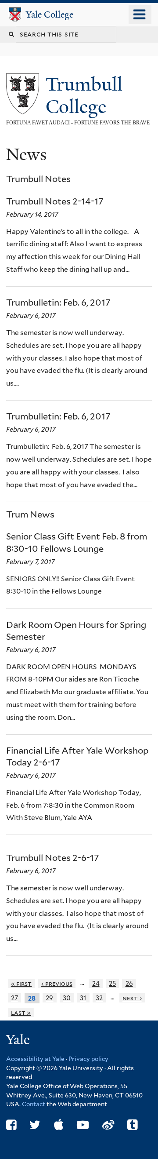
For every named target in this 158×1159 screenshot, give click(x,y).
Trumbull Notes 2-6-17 (52, 858)
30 (67, 998)
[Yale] (19, 1041)
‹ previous (56, 983)
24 (96, 983)
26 (129, 983)
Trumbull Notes (38, 179)
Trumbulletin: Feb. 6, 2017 (58, 302)
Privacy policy (88, 1058)
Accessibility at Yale (35, 1058)
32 (99, 998)
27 (14, 998)
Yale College (49, 14)
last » (21, 1012)
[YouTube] (83, 1125)
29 (49, 998)
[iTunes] (59, 1125)
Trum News (30, 514)
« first (21, 983)
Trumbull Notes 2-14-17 (55, 201)
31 (83, 998)
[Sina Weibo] (108, 1125)
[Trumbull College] (22, 108)
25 (112, 983)
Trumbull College (84, 95)
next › (132, 998)
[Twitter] (34, 1125)
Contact (34, 1104)
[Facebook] (11, 1125)
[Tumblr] (132, 1125)
